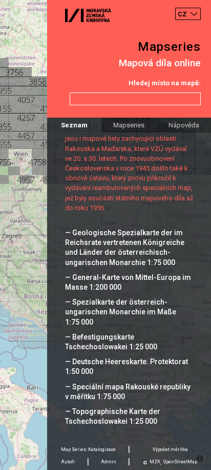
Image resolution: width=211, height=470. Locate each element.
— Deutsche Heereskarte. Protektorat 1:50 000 (126, 366)
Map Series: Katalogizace (88, 449)
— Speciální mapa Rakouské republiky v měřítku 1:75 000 (128, 392)
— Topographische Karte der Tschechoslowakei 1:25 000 (112, 416)
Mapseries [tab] (128, 125)
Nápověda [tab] (183, 125)
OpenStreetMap (180, 461)
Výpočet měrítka (170, 449)
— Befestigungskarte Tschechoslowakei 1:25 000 (111, 342)
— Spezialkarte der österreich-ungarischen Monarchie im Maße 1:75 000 (120, 312)
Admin (108, 461)
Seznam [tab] (74, 125)
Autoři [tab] (68, 461)
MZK (155, 461)
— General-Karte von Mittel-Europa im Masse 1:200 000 (128, 282)
